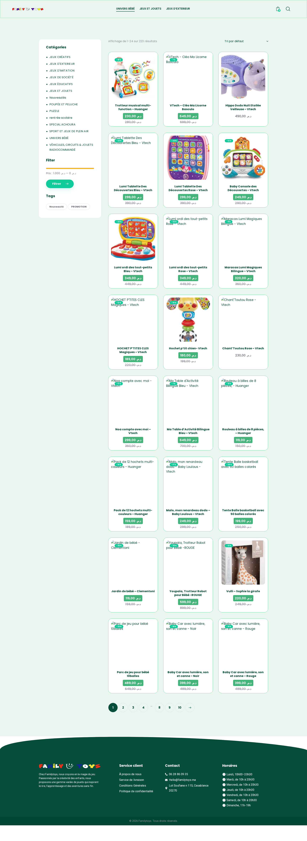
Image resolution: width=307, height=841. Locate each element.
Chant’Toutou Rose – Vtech (243, 348)
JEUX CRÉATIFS (59, 57)
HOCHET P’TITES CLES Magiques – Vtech (133, 350)
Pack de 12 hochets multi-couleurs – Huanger (133, 512)
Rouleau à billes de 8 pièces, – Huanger (243, 431)
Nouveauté (56, 206)
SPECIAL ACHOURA (62, 124)
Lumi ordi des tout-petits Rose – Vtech (188, 269)
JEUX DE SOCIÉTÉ (61, 77)
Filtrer (56, 184)
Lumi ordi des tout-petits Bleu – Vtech (133, 269)
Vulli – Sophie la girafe (243, 591)
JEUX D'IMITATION (61, 71)
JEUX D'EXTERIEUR (62, 64)
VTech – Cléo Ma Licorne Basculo (188, 107)
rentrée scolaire (60, 118)
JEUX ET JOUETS (60, 91)
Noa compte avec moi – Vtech (133, 431)
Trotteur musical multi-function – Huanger (133, 107)
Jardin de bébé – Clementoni (133, 591)
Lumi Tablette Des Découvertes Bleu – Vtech (133, 188)
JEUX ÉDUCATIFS (61, 84)
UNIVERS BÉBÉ (59, 138)
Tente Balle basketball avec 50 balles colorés (243, 512)
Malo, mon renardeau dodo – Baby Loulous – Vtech (188, 512)
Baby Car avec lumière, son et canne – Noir (188, 674)
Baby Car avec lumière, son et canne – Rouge (243, 674)
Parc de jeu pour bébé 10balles (133, 674)
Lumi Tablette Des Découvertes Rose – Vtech (188, 188)
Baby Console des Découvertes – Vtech (243, 188)
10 (179, 707)
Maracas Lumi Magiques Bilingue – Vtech (243, 269)
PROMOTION (79, 206)
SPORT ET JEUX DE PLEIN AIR (68, 131)
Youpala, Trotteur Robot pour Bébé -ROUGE (188, 593)
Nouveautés (57, 98)
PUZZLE (54, 111)
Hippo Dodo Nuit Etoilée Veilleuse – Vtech (243, 107)
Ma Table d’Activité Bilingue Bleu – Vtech (188, 431)
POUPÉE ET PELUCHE (63, 104)
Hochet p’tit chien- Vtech (188, 348)
